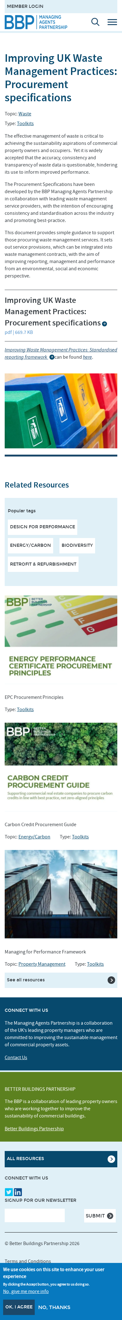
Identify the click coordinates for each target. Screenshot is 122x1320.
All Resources (25, 1158)
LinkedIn (18, 1192)
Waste (24, 114)
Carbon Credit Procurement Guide (40, 824)
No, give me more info (26, 1291)
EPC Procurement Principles (34, 697)
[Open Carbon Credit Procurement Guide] (61, 767)
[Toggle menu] (114, 22)
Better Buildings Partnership (34, 1129)
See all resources (26, 980)
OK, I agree (19, 1307)
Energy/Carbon (30, 545)
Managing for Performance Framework (45, 952)
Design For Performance (42, 527)
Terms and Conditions (28, 1261)
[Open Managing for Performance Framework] (61, 894)
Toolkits (25, 123)
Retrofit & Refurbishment (43, 564)
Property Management (41, 964)
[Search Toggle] (92, 22)
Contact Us (16, 1057)
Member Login (25, 6)
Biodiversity (77, 545)
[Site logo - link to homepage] (36, 22)
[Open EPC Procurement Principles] (61, 639)
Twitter (9, 1192)
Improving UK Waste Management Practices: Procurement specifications (53, 312)
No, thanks (54, 1307)
